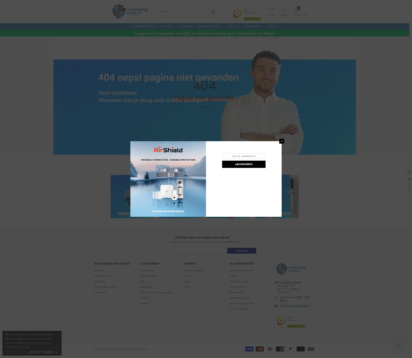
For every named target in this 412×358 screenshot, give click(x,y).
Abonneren (244, 164)
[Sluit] (281, 141)
